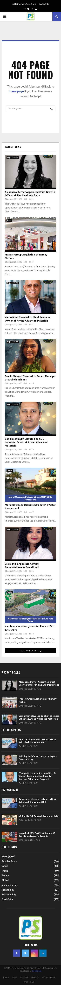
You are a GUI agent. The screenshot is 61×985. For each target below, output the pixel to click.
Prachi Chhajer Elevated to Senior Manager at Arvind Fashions (30, 378)
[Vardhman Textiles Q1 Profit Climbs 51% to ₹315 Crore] (30, 606)
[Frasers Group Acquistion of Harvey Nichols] (30, 234)
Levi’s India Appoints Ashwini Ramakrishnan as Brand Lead (22, 566)
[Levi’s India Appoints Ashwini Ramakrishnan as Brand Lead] (30, 544)
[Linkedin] (43, 953)
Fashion (6, 875)
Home (6, 978)
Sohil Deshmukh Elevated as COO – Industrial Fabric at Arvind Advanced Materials (26, 442)
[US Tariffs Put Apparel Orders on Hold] (9, 820)
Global (5, 880)
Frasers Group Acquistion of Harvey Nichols (26, 256)
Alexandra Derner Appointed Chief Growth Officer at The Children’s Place (30, 194)
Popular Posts (12, 157)
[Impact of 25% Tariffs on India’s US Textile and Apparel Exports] (9, 837)
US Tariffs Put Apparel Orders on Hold (38, 816)
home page (16, 91)
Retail (5, 866)
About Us (35, 978)
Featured (24, 978)
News (9, 220)
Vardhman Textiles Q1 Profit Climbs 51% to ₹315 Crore (30, 628)
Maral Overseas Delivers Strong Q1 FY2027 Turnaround (30, 507)
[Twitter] (25, 953)
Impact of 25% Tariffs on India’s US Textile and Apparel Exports (37, 834)
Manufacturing (9, 885)
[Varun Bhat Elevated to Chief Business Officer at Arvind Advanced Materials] (30, 297)
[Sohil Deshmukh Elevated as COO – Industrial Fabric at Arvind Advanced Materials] (30, 419)
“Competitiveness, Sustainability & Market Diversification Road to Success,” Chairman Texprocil (37, 776)
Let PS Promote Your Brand (24, 4)
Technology (8, 890)
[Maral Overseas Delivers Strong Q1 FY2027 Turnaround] (30, 485)
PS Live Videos (48, 978)
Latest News (13, 147)
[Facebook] (16, 953)
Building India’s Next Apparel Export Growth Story (38, 757)
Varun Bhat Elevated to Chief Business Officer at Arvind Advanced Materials (27, 319)
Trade (9, 470)
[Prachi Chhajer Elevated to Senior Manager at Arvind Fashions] (30, 356)
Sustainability (9, 894)
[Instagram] (34, 953)
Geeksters (36, 971)
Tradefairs (7, 899)
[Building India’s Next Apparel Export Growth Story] (9, 760)
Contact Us (44, 4)
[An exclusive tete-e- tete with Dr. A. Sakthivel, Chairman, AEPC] (9, 743)
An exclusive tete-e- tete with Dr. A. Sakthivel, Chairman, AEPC (37, 740)
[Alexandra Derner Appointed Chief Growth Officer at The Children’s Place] (30, 172)
